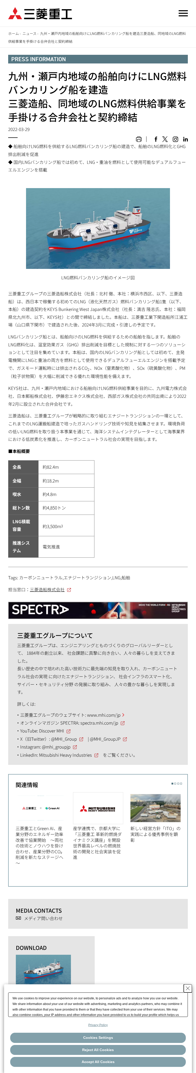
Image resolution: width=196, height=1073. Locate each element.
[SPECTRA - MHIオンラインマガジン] (98, 608)
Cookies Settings (98, 1038)
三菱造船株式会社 (47, 589)
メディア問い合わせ (43, 918)
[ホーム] (40, 12)
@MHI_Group (64, 739)
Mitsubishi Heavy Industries (65, 755)
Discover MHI (51, 730)
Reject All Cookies (98, 1050)
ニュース (29, 33)
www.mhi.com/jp (103, 715)
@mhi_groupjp (56, 746)
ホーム (13, 33)
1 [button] (172, 783)
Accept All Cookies (98, 1062)
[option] (44, 829)
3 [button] (178, 783)
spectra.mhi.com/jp (99, 722)
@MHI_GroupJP (105, 739)
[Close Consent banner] (188, 988)
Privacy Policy (98, 1025)
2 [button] (175, 783)
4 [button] (181, 783)
